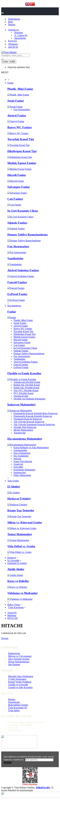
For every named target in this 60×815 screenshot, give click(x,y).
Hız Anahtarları (21, 456)
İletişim (11, 699)
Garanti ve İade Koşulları (20, 687)
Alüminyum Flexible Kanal (27, 382)
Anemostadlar (20, 450)
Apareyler (18, 464)
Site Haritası (14, 664)
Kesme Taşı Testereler (20, 510)
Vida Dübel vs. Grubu (21, 546)
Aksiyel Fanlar (16, 115)
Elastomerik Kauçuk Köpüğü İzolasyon (33, 416)
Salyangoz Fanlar (18, 186)
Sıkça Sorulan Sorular (18, 659)
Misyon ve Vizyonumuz (20, 656)
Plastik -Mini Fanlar (20, 88)
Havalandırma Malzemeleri (24, 438)
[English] (27, 4)
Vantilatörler (15, 258)
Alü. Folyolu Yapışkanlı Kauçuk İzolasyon (34, 424)
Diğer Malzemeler (22, 475)
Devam (4, 638)
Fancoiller (18, 467)
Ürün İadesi (14, 710)
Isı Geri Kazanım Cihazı (22, 210)
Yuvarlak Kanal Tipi (20, 139)
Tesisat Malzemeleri (19, 534)
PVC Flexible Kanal (23, 393)
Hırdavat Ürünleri (18, 498)
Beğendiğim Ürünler (18, 705)
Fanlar (11, 311)
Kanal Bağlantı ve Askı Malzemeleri (31, 447)
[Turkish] (32, 4)
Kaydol (8, 762)
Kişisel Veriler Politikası (19, 682)
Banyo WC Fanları (19, 127)
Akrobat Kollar (21, 396)
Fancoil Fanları (17, 282)
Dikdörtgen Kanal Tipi (21, 151)
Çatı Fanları (15, 198)
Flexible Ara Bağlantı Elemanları (29, 398)
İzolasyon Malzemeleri (21, 404)
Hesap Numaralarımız (18, 661)
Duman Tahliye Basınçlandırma (27, 234)
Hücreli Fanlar (16, 175)
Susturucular (20, 472)
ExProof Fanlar (17, 294)
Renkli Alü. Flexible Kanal (27, 385)
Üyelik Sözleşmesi (17, 679)
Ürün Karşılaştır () (17, 707)
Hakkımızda (14, 653)
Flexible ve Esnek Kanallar (24, 373)
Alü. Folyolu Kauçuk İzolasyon (29, 421)
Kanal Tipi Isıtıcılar (23, 461)
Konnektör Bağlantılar (24, 469)
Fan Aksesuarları (22, 109)
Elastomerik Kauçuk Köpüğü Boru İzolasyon (36, 413)
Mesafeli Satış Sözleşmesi (20, 676)
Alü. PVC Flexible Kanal (26, 390)
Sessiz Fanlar (15, 100)
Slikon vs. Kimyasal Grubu (24, 522)
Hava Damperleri (22, 453)
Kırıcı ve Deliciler (18, 581)
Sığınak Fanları (17, 222)
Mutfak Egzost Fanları (21, 163)
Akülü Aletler (15, 569)
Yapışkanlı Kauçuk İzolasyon (28, 419)
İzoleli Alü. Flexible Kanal (26, 387)
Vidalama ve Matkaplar (22, 593)
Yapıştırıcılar (20, 432)
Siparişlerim (14, 702)
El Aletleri (13, 486)
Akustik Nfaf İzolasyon (25, 427)
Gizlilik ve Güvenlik (18, 684)
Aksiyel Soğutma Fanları (23, 270)
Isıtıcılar (17, 458)
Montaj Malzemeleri (23, 430)
